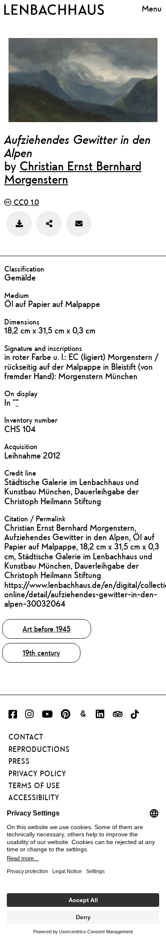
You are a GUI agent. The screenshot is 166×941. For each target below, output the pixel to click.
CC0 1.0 (25, 202)
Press (19, 761)
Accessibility (34, 797)
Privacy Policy (37, 773)
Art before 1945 (47, 628)
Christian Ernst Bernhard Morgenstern (72, 172)
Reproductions (39, 749)
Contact (26, 737)
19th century (41, 652)
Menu (152, 8)
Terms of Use (34, 785)
